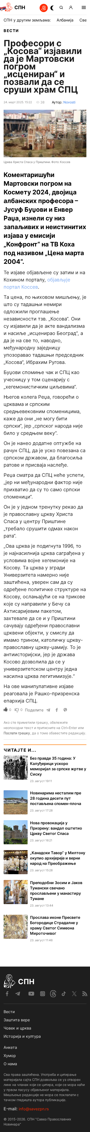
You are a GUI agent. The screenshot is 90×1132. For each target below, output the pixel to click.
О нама (10, 1063)
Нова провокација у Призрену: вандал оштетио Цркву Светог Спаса (56, 828)
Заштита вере (17, 1019)
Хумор (10, 1055)
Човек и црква (17, 1028)
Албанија (65, 20)
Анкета (10, 1047)
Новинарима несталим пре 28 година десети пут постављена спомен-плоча (55, 798)
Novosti (69, 102)
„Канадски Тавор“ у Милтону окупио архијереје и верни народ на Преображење (57, 858)
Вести (11, 30)
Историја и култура (22, 1036)
